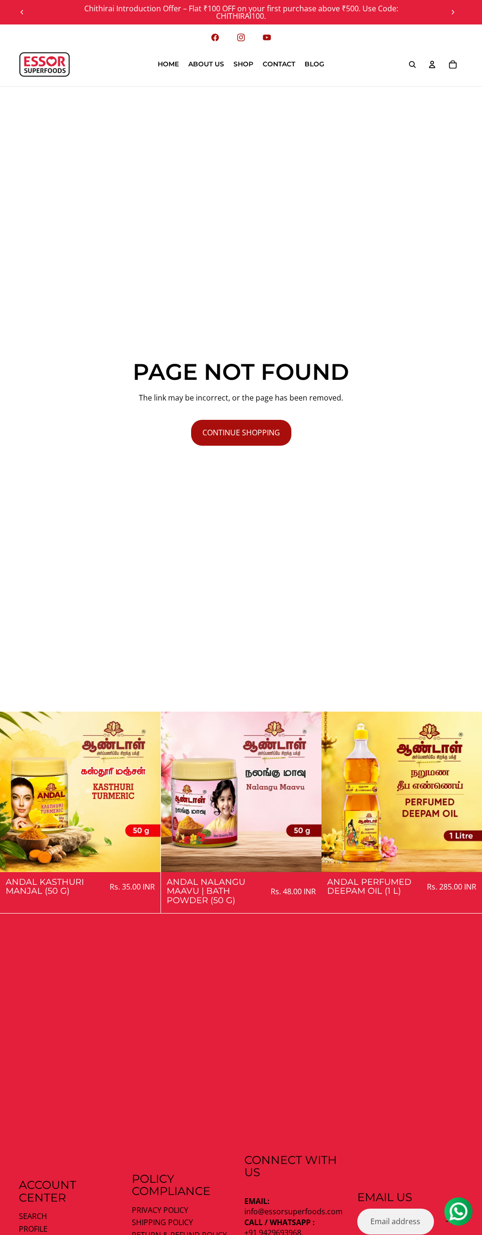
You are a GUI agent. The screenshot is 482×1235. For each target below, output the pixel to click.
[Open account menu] (432, 64)
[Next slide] (452, 12)
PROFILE (33, 1229)
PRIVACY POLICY (160, 1210)
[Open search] (412, 64)
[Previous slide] (22, 12)
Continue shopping (241, 432)
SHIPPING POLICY (162, 1222)
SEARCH (33, 1216)
